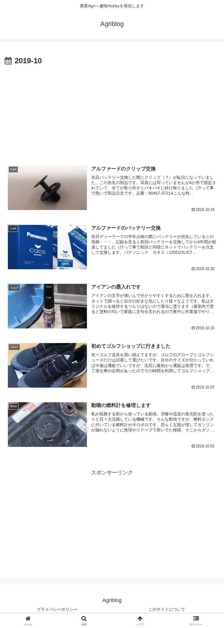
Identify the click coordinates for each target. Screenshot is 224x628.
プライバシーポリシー (57, 609)
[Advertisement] (112, 111)
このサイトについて (166, 609)
